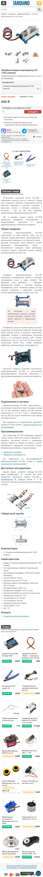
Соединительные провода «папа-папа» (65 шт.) (18, 163)
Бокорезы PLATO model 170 (30, 165)
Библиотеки (31, 868)
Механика (11, 14)
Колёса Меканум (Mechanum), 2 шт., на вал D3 (10, 783)
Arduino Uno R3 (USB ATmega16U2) (6, 180)
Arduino (22, 345)
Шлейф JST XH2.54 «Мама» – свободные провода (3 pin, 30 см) (6, 165)
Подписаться (28, 693)
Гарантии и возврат (13, 866)
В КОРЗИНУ (7, 661)
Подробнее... (9, 78)
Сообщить (32, 112)
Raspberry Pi (33, 345)
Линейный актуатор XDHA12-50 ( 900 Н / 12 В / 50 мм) (30, 720)
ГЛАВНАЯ (4, 14)
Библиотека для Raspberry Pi (15, 455)
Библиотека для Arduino (13, 452)
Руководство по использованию (16, 616)
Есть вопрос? (27, 873)
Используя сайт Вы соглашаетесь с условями (22, 867)
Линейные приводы (23, 14)
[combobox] (19, 91)
